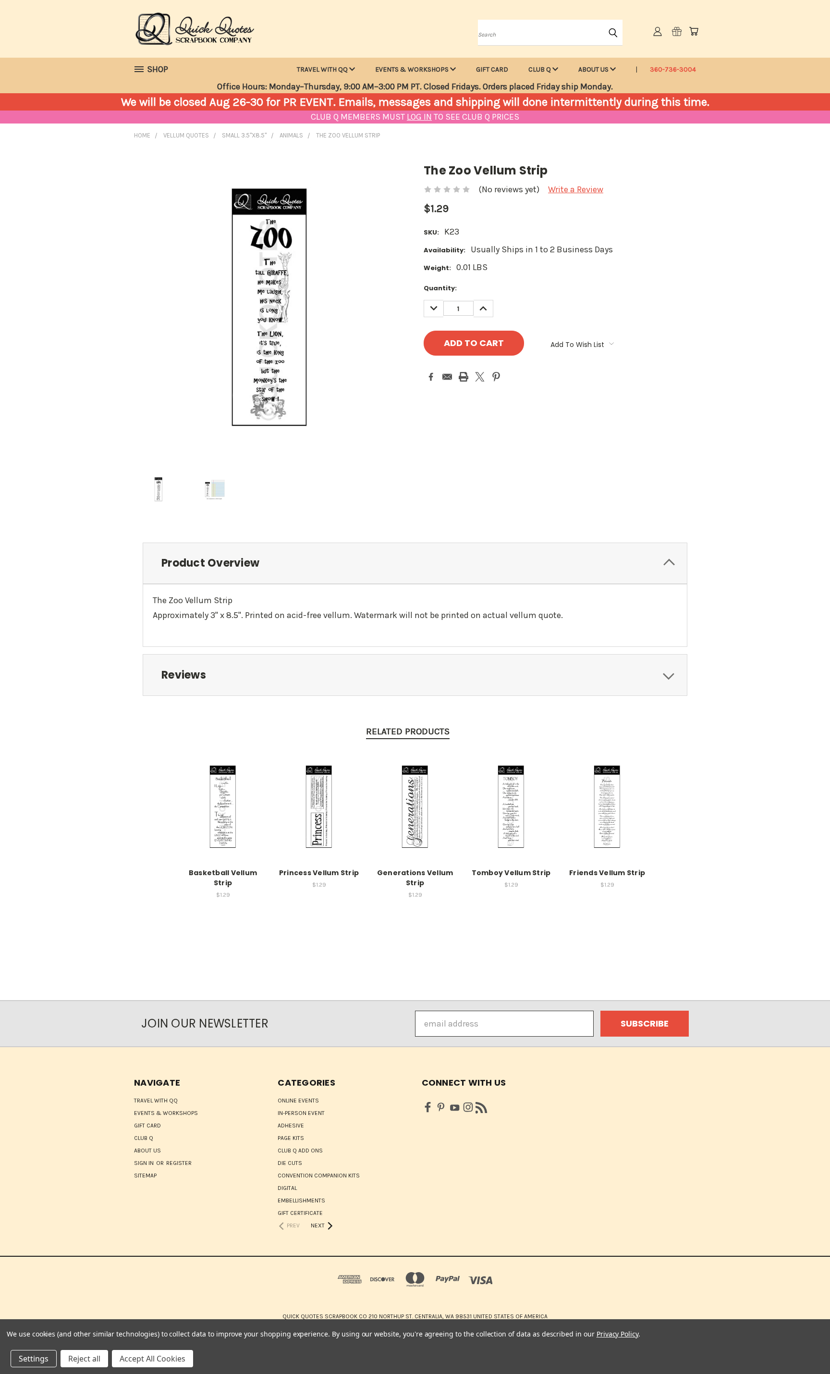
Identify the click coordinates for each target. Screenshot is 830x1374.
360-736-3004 (673, 69)
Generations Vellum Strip (415, 878)
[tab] (415, 563)
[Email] (447, 377)
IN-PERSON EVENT (301, 1113)
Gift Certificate (300, 1213)
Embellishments (301, 1200)
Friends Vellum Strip (607, 873)
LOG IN (419, 116)
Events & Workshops (412, 69)
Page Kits (291, 1138)
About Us (594, 69)
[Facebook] (431, 377)
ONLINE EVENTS (298, 1100)
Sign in (144, 1163)
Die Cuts (290, 1163)
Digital (287, 1188)
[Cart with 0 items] (693, 31)
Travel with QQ (323, 69)
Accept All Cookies (152, 1358)
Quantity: (440, 288)
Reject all (84, 1358)
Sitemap (145, 1175)
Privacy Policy (617, 1333)
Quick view (223, 805)
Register (179, 1163)
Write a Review (575, 189)
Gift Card (492, 69)
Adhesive (291, 1125)
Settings (34, 1358)
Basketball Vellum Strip (223, 878)
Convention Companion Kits (319, 1175)
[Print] (463, 377)
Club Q (540, 69)
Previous (801, 1344)
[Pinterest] (496, 377)
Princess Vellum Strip (319, 873)
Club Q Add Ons (300, 1150)
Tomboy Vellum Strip (511, 873)
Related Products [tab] (408, 731)
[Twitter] (480, 377)
